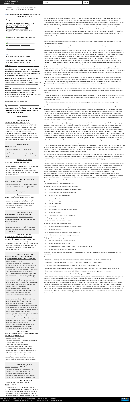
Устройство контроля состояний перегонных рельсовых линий (18, 383)
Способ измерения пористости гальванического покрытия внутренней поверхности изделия (18, 237)
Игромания (6, 400)
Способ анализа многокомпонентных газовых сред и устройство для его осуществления (17, 123)
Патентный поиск (8, 3)
